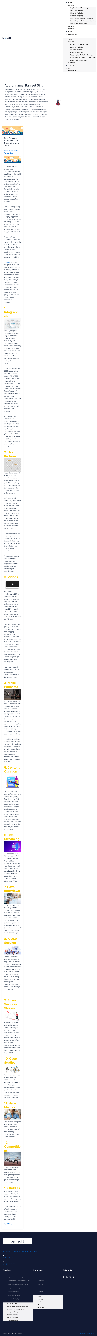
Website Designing (76, 16)
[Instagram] (70, 1276)
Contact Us (72, 34)
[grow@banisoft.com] (3, 1261)
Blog (70, 31)
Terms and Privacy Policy (86, 1333)
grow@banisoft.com (9, 1264)
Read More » (8, 1224)
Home (70, 2)
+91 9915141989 (8, 1257)
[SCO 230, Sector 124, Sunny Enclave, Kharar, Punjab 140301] (3, 1248)
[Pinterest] (73, 1276)
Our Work (71, 26)
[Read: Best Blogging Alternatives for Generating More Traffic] (12, 130)
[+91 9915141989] (3, 1255)
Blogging (7, 262)
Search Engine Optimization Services (83, 21)
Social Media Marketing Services (81, 18)
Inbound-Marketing (77, 13)
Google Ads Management (79, 23)
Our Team (71, 29)
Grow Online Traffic (11, 151)
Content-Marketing (77, 10)
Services (71, 5)
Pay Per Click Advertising (79, 8)
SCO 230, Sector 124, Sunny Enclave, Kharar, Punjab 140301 (20, 1251)
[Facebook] (63, 1276)
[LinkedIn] (66, 1276)
